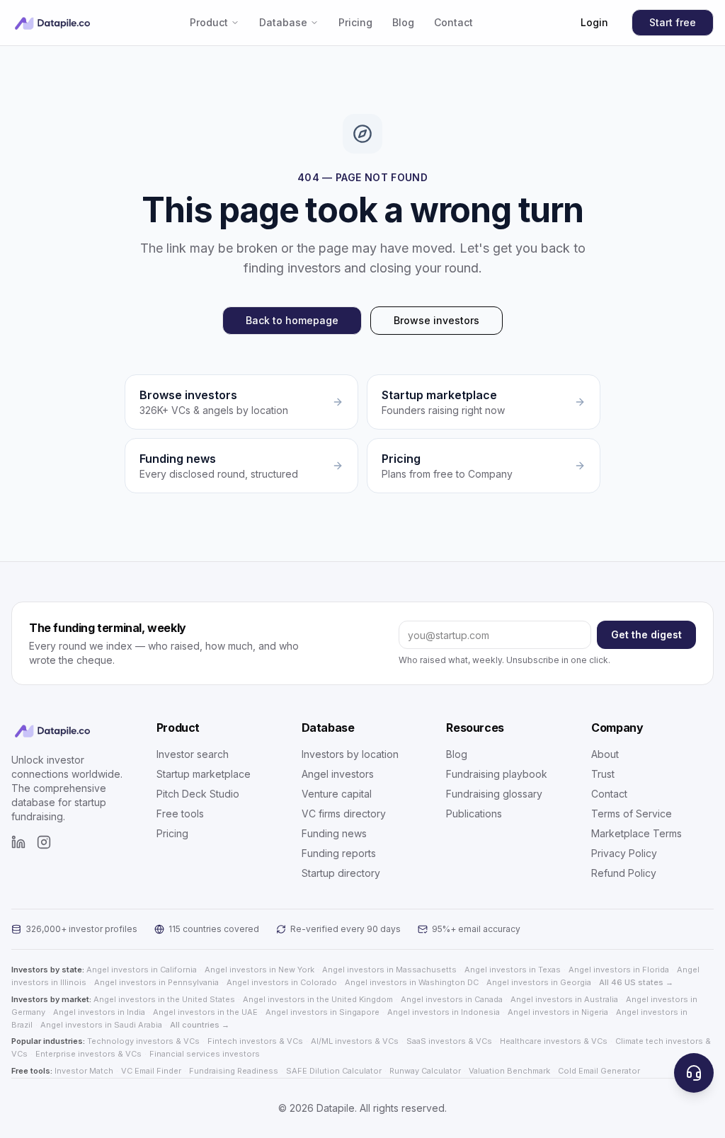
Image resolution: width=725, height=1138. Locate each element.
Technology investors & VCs (143, 1041)
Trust (603, 774)
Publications (474, 813)
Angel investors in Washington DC (412, 982)
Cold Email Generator (599, 1071)
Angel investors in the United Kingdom (318, 999)
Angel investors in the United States (164, 999)
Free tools (180, 813)
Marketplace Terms (636, 833)
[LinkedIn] (18, 842)
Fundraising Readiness (233, 1071)
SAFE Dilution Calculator (334, 1071)
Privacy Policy (624, 853)
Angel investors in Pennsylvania (156, 982)
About (605, 754)
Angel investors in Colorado (282, 982)
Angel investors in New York (259, 970)
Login (594, 22)
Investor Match (84, 1071)
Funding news (334, 833)
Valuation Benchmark (509, 1071)
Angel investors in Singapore (322, 1012)
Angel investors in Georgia (538, 982)
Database (283, 22)
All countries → (199, 1025)
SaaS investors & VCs (449, 1041)
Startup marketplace (203, 774)
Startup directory (341, 873)
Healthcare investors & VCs (553, 1041)
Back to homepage (292, 320)
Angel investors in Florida (619, 970)
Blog (403, 22)
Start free (672, 22)
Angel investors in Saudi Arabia (101, 1025)
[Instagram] (44, 842)
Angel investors (338, 774)
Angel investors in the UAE (205, 1012)
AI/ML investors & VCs (355, 1041)
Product (209, 22)
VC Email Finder (151, 1071)
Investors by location (350, 754)
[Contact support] (694, 1073)
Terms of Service (631, 813)
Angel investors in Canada (452, 999)
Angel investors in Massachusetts (389, 970)
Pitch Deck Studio (197, 794)
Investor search (192, 754)
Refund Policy (623, 873)
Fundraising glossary (494, 794)
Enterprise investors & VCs (88, 1054)
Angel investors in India (99, 1012)
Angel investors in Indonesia (443, 1012)
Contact (453, 22)
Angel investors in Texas (512, 970)
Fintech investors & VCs (255, 1041)
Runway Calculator (425, 1071)
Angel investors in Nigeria (558, 1012)
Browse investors (436, 320)
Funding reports (339, 853)
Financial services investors (204, 1054)
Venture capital (337, 794)
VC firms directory (344, 813)
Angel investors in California (141, 970)
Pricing (355, 22)
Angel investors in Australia (564, 999)
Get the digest (646, 634)
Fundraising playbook (496, 774)
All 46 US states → (636, 982)
